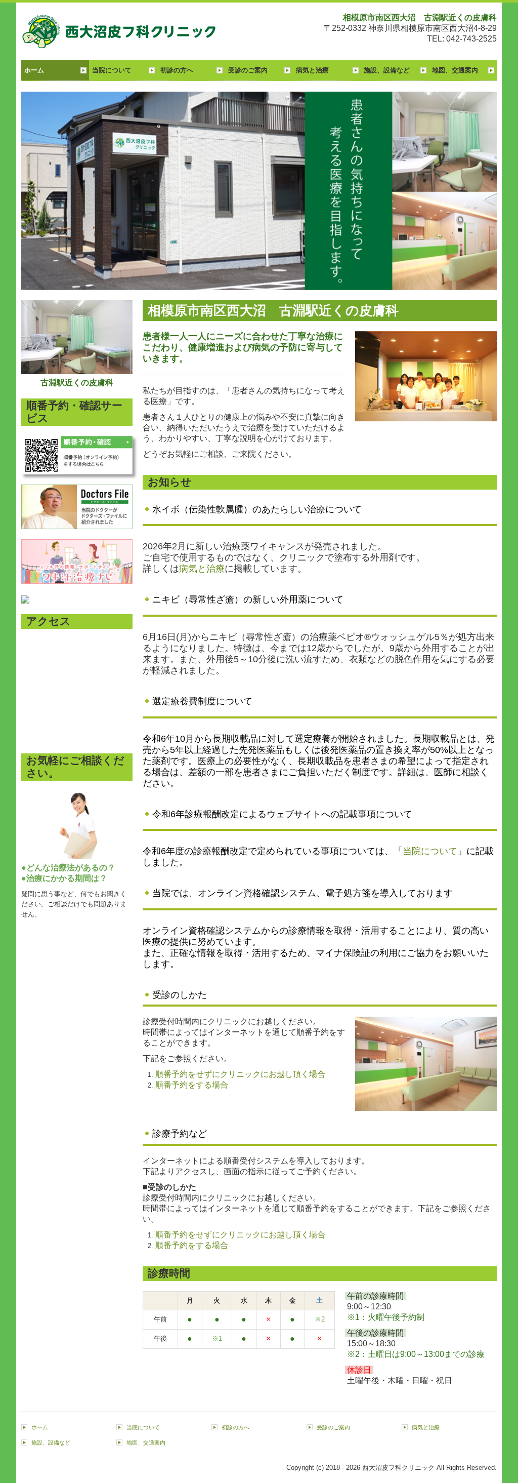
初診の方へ (176, 70)
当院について (112, 70)
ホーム (34, 70)
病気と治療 (312, 70)
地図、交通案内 (455, 70)
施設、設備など (387, 70)
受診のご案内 (248, 70)
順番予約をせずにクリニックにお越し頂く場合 (240, 1074)
